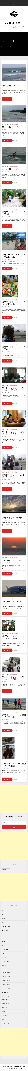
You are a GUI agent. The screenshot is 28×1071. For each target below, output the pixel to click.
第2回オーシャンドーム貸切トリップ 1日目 (13, 678)
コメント (15, 98)
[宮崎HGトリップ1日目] (14, 596)
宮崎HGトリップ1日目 (11, 601)
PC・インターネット (6, 922)
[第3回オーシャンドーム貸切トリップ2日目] (14, 426)
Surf (3, 934)
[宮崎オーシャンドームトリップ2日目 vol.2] (14, 249)
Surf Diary (6, 82)
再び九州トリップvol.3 (11, 85)
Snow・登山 (5, 930)
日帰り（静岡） (5, 1003)
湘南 (3, 1019)
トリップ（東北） (6, 980)
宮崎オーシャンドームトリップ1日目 (13, 347)
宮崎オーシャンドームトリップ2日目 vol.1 (13, 302)
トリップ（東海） (6, 984)
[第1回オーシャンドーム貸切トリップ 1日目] (8, 758)
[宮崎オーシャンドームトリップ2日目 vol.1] (10, 296)
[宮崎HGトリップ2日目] (14, 555)
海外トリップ (5, 1015)
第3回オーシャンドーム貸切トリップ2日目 (13, 433)
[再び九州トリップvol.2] (14, 122)
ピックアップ (5, 992)
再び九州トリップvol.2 (11, 127)
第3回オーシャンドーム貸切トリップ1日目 (13, 475)
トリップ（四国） (6, 976)
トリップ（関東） (6, 988)
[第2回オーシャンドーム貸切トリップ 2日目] (8, 631)
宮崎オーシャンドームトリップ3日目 (13, 212)
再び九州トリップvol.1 (11, 169)
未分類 (3, 1011)
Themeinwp (19, 1068)
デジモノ (4, 965)
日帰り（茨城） (5, 1000)
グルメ (3, 953)
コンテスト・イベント (7, 957)
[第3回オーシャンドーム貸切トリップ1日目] (14, 469)
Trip (3, 945)
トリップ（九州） (15, 82)
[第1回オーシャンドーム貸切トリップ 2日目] (14, 709)
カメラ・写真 (5, 949)
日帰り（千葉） (5, 996)
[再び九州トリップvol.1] (14, 164)
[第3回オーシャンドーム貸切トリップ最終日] (14, 382)
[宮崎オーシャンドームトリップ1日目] (14, 341)
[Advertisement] (14, 799)
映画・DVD (4, 1007)
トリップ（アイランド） (7, 969)
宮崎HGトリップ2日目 (11, 560)
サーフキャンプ (5, 961)
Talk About (4, 941)
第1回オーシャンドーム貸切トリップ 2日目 (14, 715)
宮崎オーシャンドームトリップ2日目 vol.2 (13, 255)
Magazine (4, 914)
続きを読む (6, 98)
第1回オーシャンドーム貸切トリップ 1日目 (14, 764)
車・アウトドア (5, 1023)
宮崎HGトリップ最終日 (12, 517)
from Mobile (5, 910)
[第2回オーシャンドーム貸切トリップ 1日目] (11, 671)
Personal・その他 (6, 926)
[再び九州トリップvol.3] (14, 80)
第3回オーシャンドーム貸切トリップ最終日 (13, 389)
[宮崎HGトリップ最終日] (14, 512)
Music (3, 918)
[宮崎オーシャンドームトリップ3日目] (14, 206)
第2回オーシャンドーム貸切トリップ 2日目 (13, 637)
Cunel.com (14, 23)
